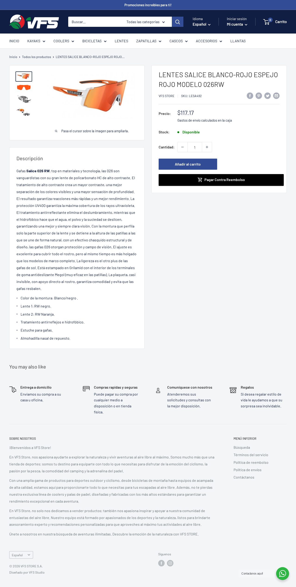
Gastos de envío (188, 120)
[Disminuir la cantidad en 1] (182, 147)
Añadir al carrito (188, 164)
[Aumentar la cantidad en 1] (207, 147)
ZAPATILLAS (146, 41)
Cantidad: (167, 147)
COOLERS (61, 41)
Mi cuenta (235, 24)
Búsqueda (242, 447)
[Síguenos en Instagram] (170, 563)
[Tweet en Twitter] (267, 95)
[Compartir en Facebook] (250, 95)
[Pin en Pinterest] (259, 95)
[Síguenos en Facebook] (161, 563)
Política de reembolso (251, 462)
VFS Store (166, 96)
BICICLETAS (92, 41)
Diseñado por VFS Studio (27, 572)
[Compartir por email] (276, 95)
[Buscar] (177, 22)
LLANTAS (238, 41)
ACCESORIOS (206, 41)
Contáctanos (244, 477)
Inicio (13, 57)
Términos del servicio (251, 454)
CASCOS (176, 41)
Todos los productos (36, 57)
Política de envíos (248, 469)
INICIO (14, 41)
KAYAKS (33, 41)
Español (17, 555)
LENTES (121, 41)
